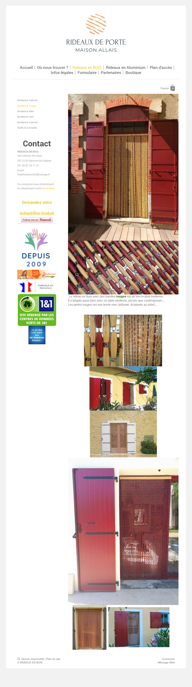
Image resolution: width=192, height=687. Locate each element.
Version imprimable (33, 658)
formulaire (48, 188)
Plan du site (53, 658)
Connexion (168, 658)
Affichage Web (166, 662)
